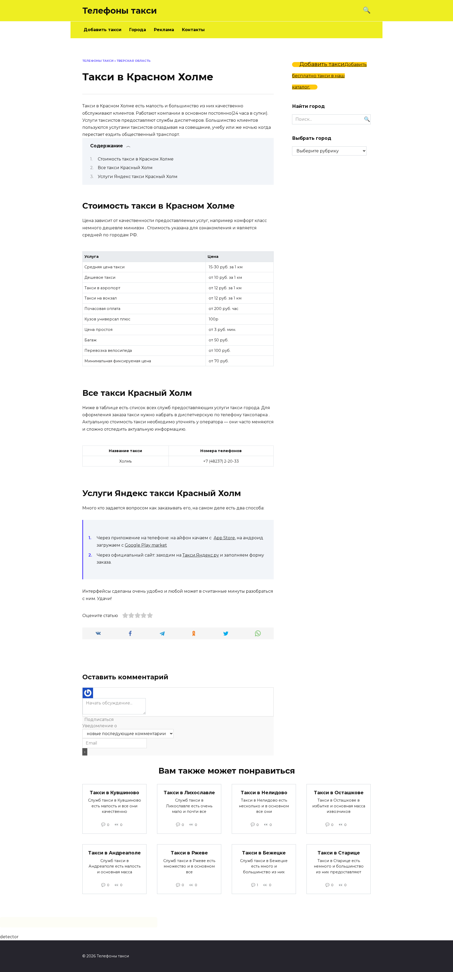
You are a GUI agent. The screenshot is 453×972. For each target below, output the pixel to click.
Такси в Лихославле (189, 792)
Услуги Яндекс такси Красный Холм (137, 176)
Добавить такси (102, 29)
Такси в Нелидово (264, 792)
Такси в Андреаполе (114, 853)
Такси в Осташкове (339, 792)
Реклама (164, 29)
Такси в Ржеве (189, 853)
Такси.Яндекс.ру (200, 555)
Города (137, 29)
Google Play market (146, 545)
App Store (224, 537)
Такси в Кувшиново (114, 792)
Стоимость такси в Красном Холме (136, 159)
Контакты (193, 29)
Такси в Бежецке (264, 853)
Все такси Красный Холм (125, 167)
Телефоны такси (119, 10)
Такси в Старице (338, 853)
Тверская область (133, 61)
